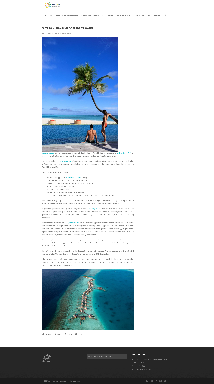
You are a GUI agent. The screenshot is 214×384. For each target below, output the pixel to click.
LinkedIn (70, 334)
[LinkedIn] (156, 381)
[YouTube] (169, 381)
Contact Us (138, 15)
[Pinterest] (160, 381)
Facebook (48, 334)
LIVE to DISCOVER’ (64, 161)
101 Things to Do (93, 209)
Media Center (108, 15)
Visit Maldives (153, 15)
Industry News (60, 33)
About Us (48, 15)
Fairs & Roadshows (90, 15)
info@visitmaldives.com (142, 369)
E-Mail (80, 334)
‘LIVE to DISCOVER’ (124, 153)
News (69, 33)
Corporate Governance (67, 15)
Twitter (59, 334)
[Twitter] (165, 381)
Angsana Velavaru (48, 153)
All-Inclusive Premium (73, 177)
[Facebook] (147, 381)
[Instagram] (151, 381)
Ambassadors (123, 15)
